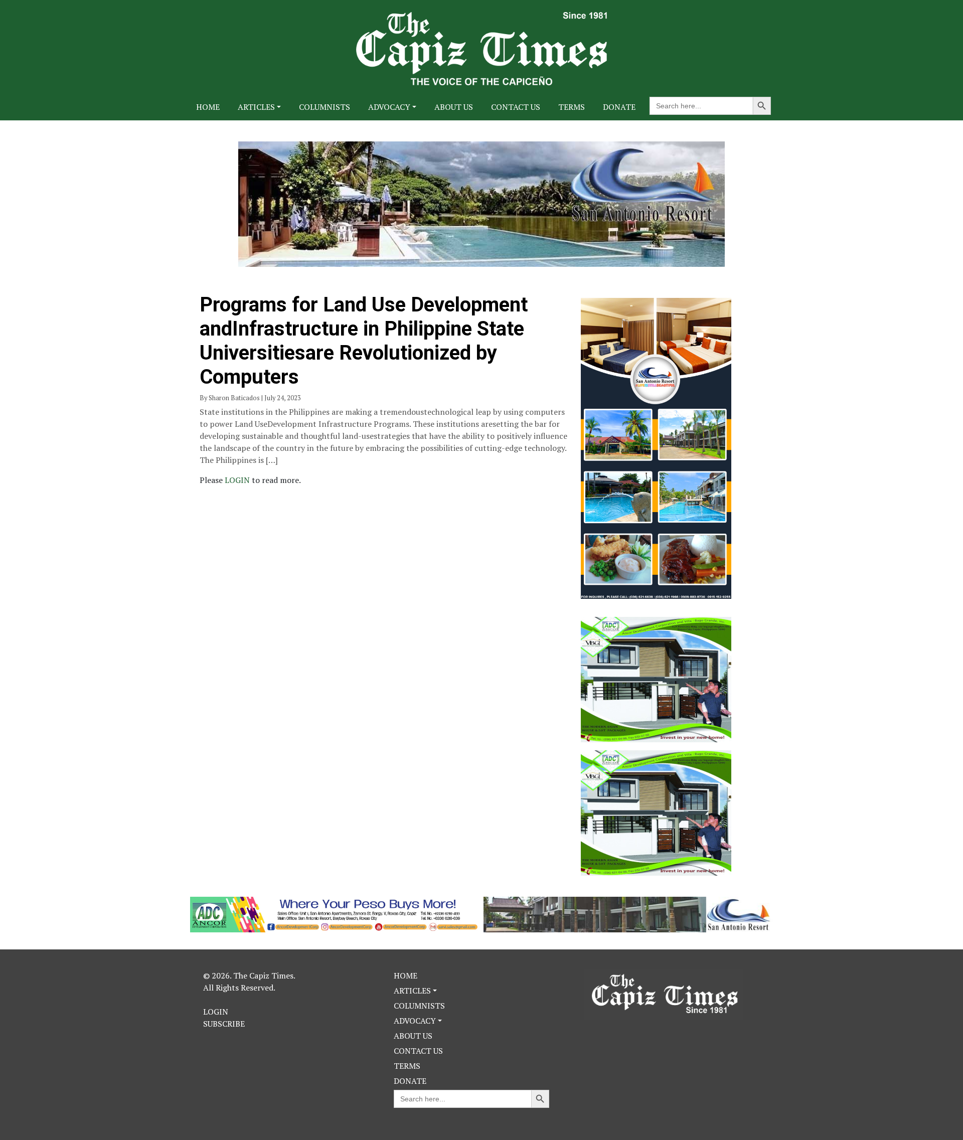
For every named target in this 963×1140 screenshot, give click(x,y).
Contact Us (515, 106)
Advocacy (389, 106)
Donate (619, 106)
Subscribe (224, 1023)
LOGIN (238, 479)
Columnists (324, 106)
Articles (256, 106)
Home (208, 106)
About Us (453, 106)
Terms (571, 106)
